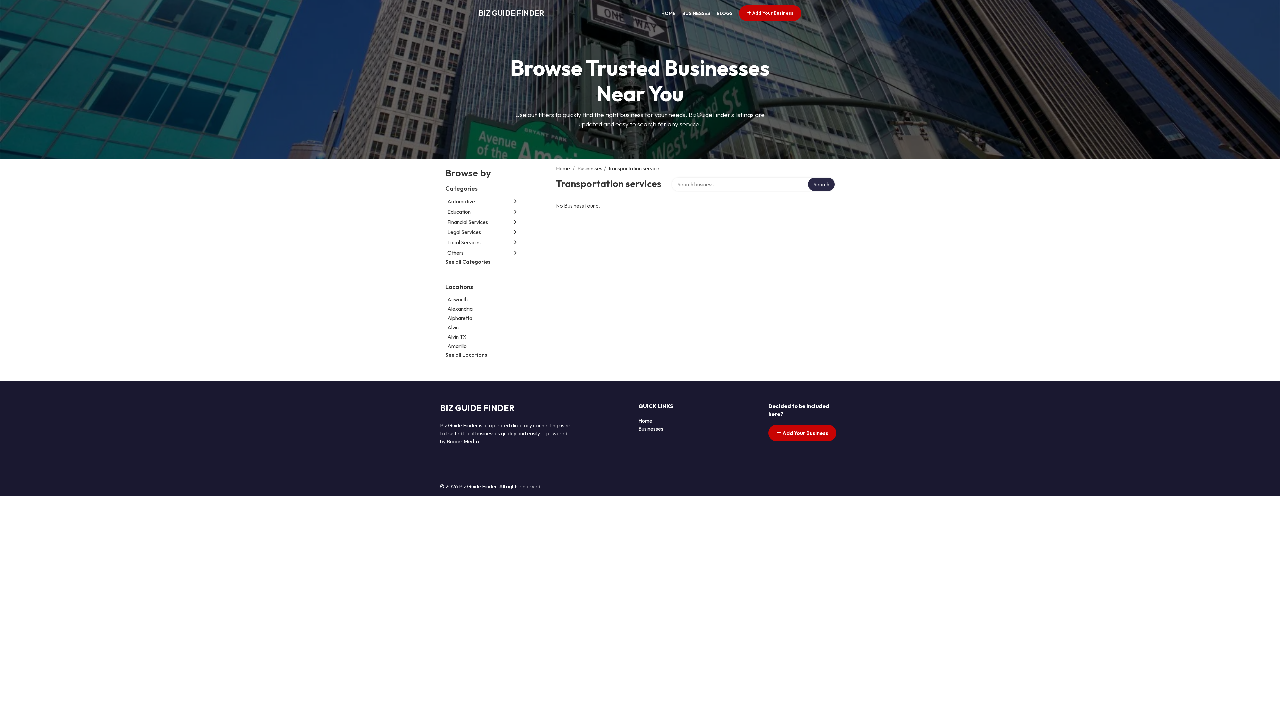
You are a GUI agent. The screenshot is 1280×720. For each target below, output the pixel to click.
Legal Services (464, 232)
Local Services (464, 242)
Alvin (453, 327)
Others (455, 252)
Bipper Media (463, 441)
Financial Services (467, 222)
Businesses (696, 13)
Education (459, 211)
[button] (515, 201)
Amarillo (457, 346)
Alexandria (460, 308)
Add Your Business (772, 13)
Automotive (461, 201)
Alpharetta (459, 318)
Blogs (724, 13)
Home (668, 13)
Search (821, 184)
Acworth (457, 299)
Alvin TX (456, 336)
